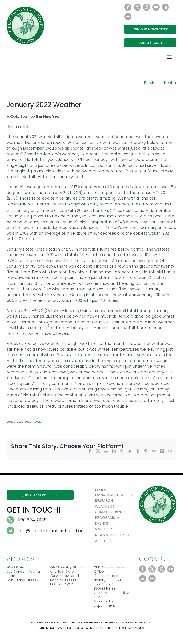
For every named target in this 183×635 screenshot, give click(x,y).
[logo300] (25, 8)
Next (168, 83)
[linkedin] (165, 7)
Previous (152, 83)
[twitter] (137, 7)
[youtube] (156, 7)
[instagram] (146, 7)
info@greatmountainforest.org (51, 530)
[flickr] (127, 16)
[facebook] (127, 7)
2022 (38, 422)
